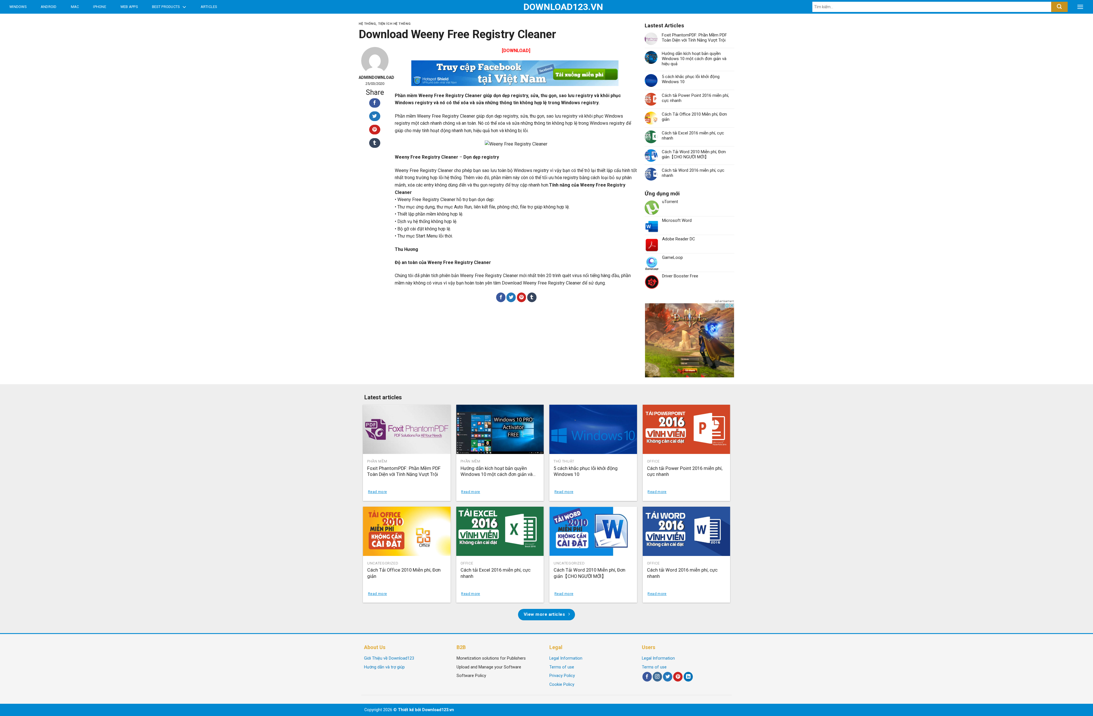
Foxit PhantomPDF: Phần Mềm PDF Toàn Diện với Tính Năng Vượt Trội (694, 37)
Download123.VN (546, 6)
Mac (75, 7)
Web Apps (129, 7)
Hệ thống (367, 24)
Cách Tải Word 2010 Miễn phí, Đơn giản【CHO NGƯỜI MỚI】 (694, 154)
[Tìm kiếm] (1059, 7)
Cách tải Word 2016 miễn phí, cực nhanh (693, 173)
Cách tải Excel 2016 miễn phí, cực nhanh (693, 135)
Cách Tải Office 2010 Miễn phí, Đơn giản (694, 117)
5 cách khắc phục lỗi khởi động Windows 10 (691, 79)
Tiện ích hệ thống (394, 24)
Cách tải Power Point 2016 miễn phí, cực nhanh (695, 98)
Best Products (166, 7)
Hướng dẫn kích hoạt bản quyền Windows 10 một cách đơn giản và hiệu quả (694, 58)
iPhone (99, 7)
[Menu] (1080, 7)
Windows (17, 7)
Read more (377, 492)
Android (49, 7)
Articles (209, 7)
